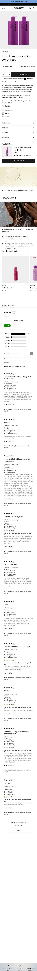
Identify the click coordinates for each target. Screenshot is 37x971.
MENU (3, 8)
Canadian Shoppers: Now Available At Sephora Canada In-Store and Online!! (18, 4)
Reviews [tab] (4, 306)
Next (19, 830)
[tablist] (18, 305)
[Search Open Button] (30, 8)
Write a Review (18, 321)
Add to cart (23, 74)
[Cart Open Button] (34, 8)
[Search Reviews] (31, 353)
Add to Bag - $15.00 (18, 160)
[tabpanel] (18, 572)
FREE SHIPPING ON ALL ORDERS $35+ (18, 1)
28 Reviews (32, 66)
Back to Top (18, 825)
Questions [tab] (11, 306)
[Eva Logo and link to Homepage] (18, 8)
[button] (4, 74)
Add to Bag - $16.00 (15, 292)
